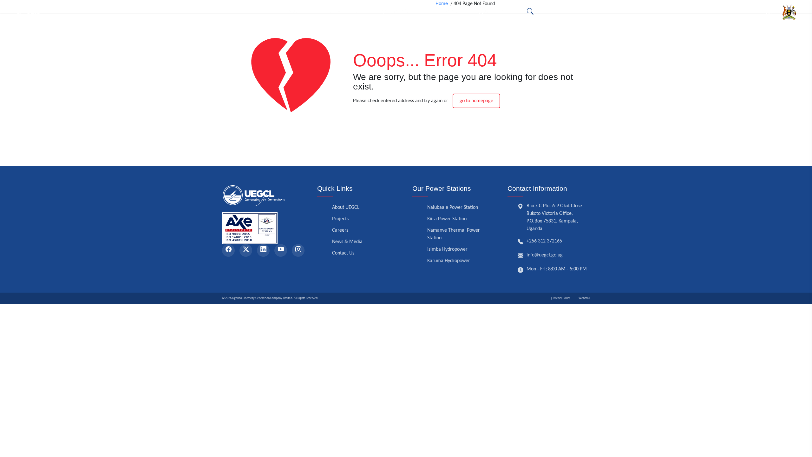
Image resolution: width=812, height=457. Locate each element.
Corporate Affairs (395, 12)
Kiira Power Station (447, 219)
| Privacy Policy (560, 298)
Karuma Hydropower (448, 260)
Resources (445, 12)
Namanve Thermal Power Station (453, 234)
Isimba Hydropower (447, 249)
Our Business (342, 12)
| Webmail (583, 298)
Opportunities (491, 12)
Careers (340, 230)
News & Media (347, 241)
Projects (340, 219)
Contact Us (343, 253)
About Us (298, 12)
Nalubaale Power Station (452, 207)
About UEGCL (345, 207)
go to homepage (476, 100)
